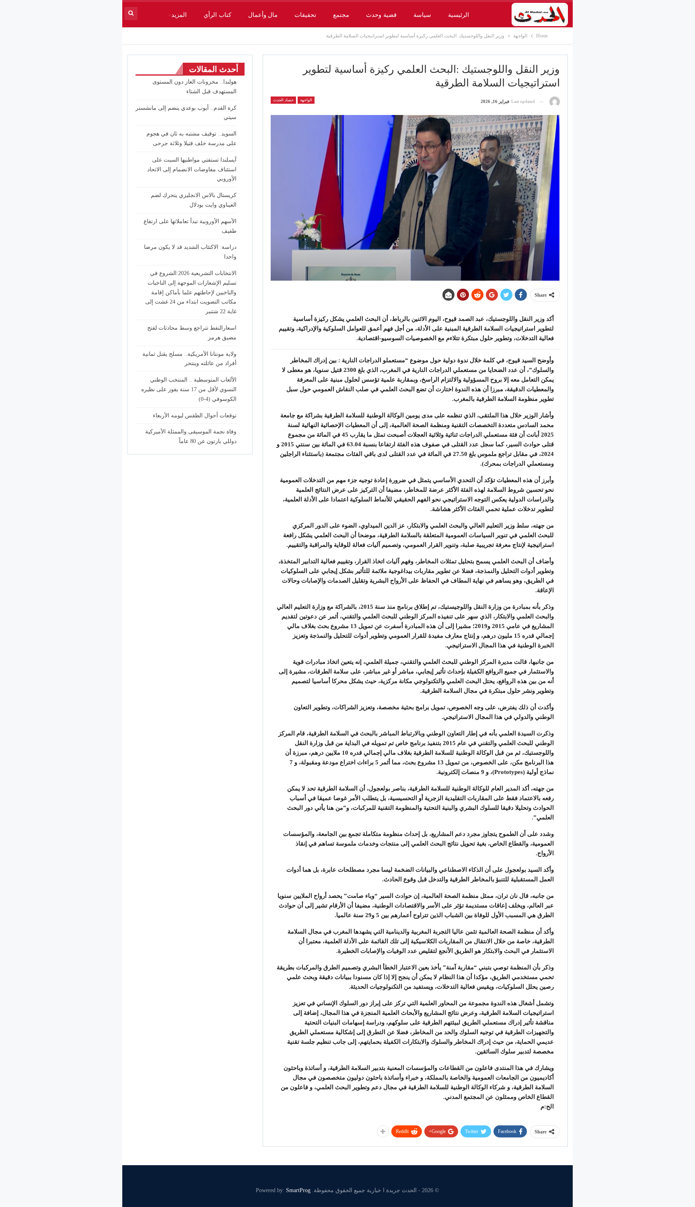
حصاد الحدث (283, 100)
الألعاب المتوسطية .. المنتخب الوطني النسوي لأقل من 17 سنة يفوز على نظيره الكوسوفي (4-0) (188, 389)
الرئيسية (458, 15)
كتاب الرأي (217, 15)
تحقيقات (305, 15)
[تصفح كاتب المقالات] (554, 101)
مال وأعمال (263, 15)
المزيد (179, 15)
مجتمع (341, 15)
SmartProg (298, 1190)
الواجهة (306, 100)
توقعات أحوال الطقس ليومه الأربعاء (194, 416)
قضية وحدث (381, 15)
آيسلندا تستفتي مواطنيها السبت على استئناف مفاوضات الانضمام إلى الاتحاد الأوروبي (191, 169)
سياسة (422, 15)
